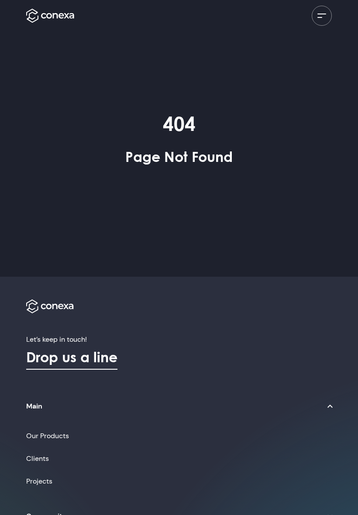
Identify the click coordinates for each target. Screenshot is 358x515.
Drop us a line (71, 356)
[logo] (50, 16)
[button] (180, 406)
